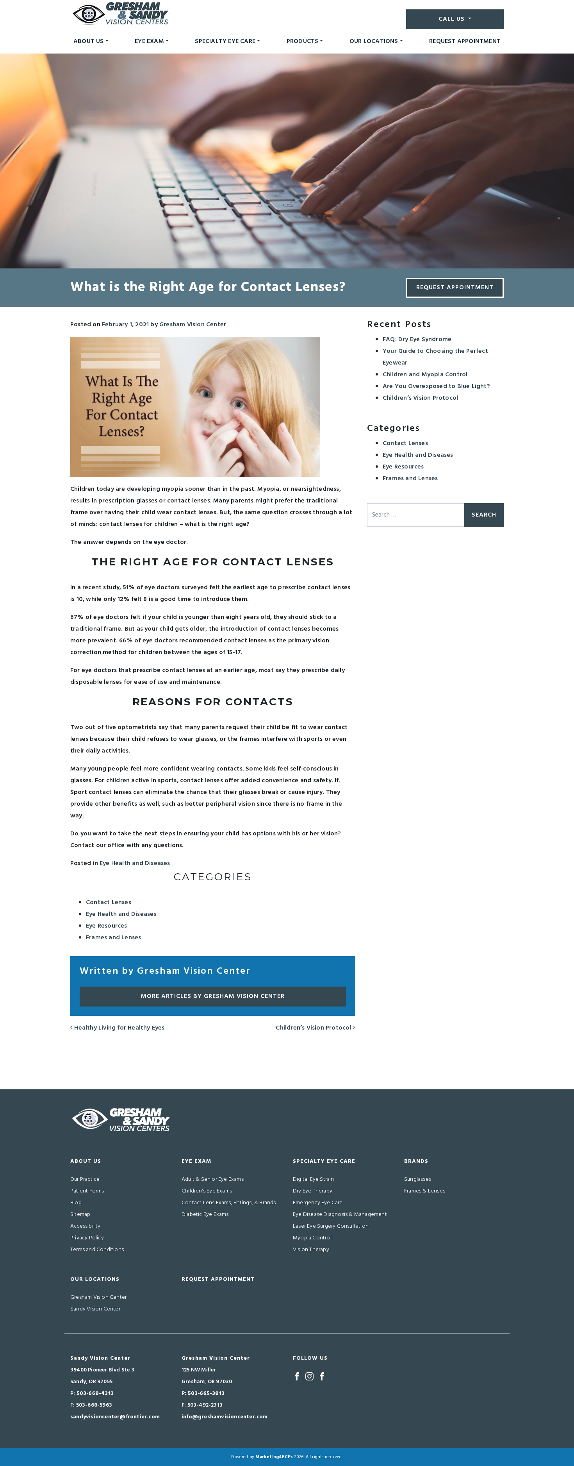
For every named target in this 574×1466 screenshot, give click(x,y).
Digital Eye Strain (313, 1179)
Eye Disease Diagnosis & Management (340, 1214)
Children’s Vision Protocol (314, 1028)
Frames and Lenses (113, 938)
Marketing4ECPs (274, 1457)
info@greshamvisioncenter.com (225, 1416)
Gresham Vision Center (192, 325)
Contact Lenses (108, 902)
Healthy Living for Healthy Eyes (118, 1028)
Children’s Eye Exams (207, 1191)
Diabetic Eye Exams (205, 1214)
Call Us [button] (453, 19)
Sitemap (80, 1214)
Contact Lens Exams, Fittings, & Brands (229, 1202)
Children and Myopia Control (425, 375)
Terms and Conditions (97, 1249)
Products (303, 41)
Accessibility (85, 1226)
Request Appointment (465, 41)
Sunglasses (417, 1179)
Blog (76, 1202)
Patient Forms (87, 1191)
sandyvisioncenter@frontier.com (115, 1416)
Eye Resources (106, 926)
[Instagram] (309, 1376)
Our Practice (85, 1179)
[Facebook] (297, 1376)
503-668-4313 (95, 1393)
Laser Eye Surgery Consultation (331, 1226)
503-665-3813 (206, 1393)
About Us (88, 41)
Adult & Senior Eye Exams (213, 1179)
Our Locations (373, 41)
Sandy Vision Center (95, 1309)
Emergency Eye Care (318, 1202)
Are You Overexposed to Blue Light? (436, 386)
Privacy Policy (87, 1238)
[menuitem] (91, 41)
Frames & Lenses (424, 1191)
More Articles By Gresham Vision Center (213, 996)
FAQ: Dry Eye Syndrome (417, 339)
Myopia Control (312, 1238)
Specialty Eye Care (225, 41)
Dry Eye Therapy (312, 1191)
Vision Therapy (311, 1249)
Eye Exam (149, 41)
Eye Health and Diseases (135, 863)
